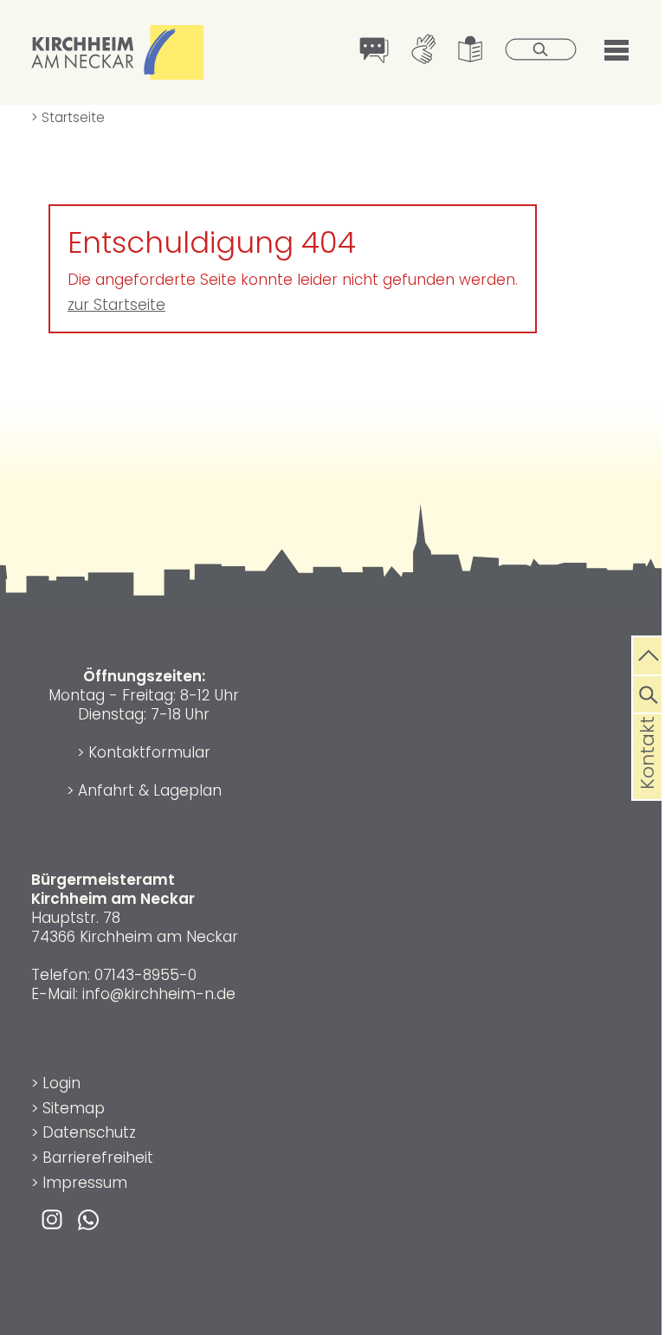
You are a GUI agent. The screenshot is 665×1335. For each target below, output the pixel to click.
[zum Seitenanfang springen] (649, 653)
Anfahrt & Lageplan (150, 790)
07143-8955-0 (145, 974)
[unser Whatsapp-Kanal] (88, 1218)
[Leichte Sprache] (470, 51)
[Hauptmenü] (616, 48)
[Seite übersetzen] (374, 52)
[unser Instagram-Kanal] (52, 1218)
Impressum (84, 1182)
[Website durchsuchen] (649, 692)
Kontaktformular (149, 752)
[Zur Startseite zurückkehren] (117, 34)
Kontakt (647, 780)
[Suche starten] (541, 51)
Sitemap (73, 1108)
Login (61, 1083)
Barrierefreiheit (97, 1157)
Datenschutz (89, 1132)
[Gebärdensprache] (423, 51)
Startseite (68, 117)
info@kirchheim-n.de (159, 994)
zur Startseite (116, 304)
